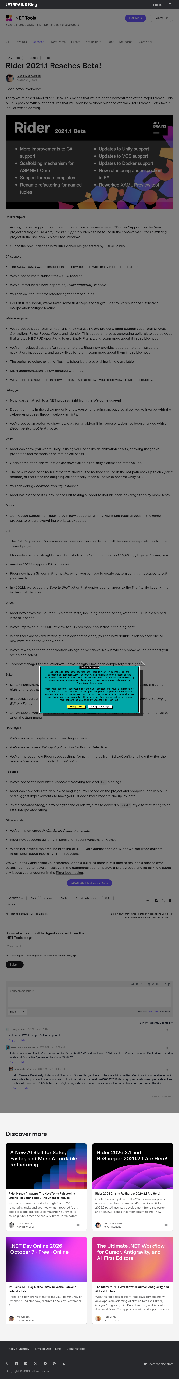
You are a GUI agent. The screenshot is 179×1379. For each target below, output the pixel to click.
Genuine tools (75, 1348)
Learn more (96, 683)
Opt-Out (114, 700)
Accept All (76, 706)
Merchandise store (160, 1365)
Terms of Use (108, 694)
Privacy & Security (17, 1348)
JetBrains (37, 1371)
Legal (58, 1348)
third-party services (64, 697)
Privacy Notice (81, 694)
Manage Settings (100, 706)
